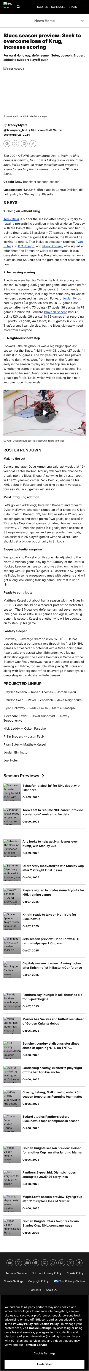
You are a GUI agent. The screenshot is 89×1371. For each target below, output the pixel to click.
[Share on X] (15, 143)
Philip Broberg (52, 246)
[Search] (18, 6)
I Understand (45, 1364)
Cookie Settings (40, 1328)
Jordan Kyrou (71, 298)
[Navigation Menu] (83, 6)
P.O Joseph (26, 246)
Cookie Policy (49, 1324)
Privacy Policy (23, 1324)
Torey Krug (11, 219)
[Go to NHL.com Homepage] (8, 7)
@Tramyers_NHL (15, 130)
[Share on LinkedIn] (24, 143)
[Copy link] (32, 143)
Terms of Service (36, 1344)
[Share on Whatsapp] (6, 143)
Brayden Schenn (55, 312)
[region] (44, 1333)
